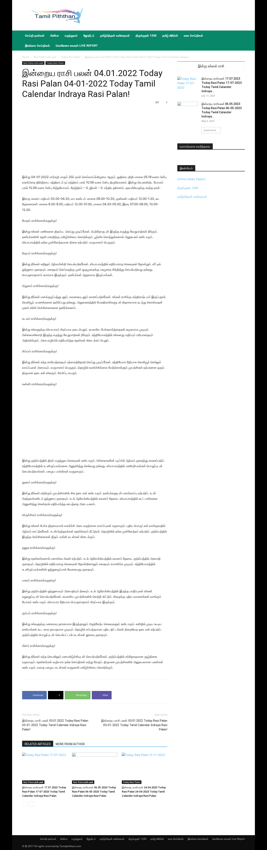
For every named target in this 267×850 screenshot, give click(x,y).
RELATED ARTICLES (38, 744)
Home (25, 57)
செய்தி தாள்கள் (34, 35)
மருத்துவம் (71, 35)
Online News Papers (191, 179)
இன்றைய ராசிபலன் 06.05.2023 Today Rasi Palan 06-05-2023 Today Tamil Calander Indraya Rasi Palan (94, 791)
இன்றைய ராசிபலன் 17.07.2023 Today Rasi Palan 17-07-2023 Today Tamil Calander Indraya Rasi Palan (44, 791)
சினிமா (54, 35)
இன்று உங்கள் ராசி (211, 66)
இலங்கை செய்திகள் (37, 45)
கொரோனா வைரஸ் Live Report (77, 45)
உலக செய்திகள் (193, 35)
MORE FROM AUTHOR (70, 744)
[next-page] (31, 804)
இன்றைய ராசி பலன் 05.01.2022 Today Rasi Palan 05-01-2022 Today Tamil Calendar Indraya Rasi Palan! (134, 725)
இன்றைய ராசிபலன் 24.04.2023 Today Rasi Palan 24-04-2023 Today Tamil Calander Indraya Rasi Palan (144, 791)
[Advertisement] (169, 15)
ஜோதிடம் (88, 35)
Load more (210, 130)
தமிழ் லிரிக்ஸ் (170, 35)
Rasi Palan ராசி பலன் (45, 57)
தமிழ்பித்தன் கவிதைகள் (115, 35)
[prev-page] (24, 804)
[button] (240, 36)
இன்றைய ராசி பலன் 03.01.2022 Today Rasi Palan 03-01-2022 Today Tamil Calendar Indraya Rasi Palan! (55, 725)
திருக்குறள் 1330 (146, 35)
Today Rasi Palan (70, 57)
